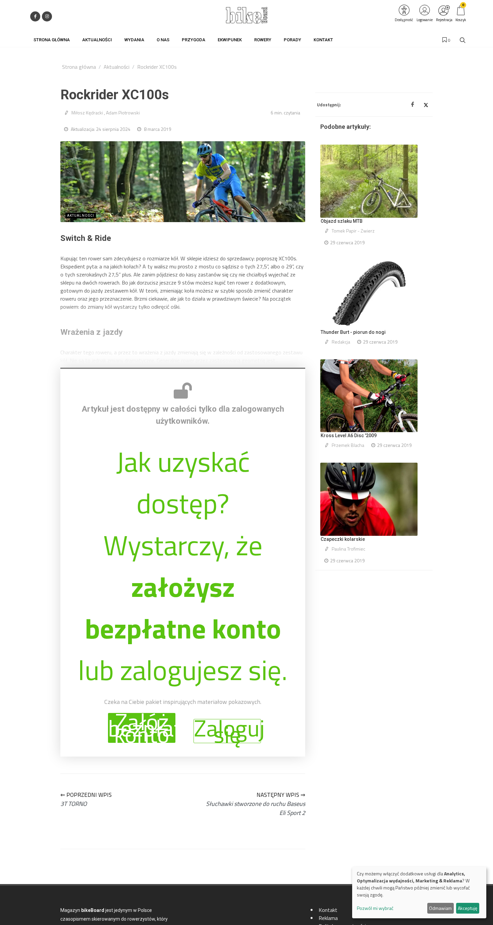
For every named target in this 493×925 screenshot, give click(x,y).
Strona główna (79, 67)
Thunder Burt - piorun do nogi (353, 332)
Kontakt (328, 910)
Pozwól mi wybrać (375, 908)
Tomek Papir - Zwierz (353, 230)
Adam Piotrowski (123, 112)
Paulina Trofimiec (348, 548)
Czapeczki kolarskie (343, 539)
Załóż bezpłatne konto (141, 728)
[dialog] (419, 892)
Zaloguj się (227, 731)
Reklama (328, 918)
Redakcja (341, 341)
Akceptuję (467, 908)
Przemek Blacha (348, 445)
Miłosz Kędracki (87, 112)
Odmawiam (440, 908)
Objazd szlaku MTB (342, 221)
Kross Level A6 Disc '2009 (349, 435)
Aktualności (116, 67)
